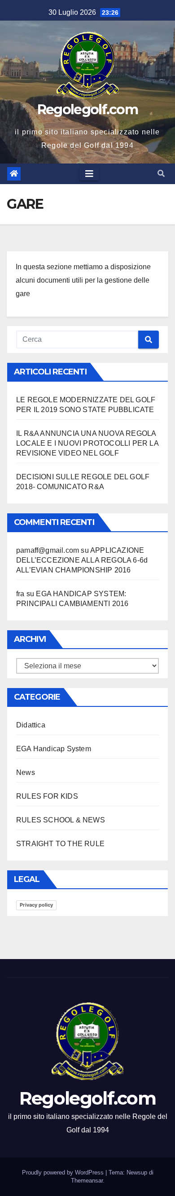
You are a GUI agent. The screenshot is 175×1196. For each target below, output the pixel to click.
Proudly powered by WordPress (63, 1172)
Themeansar (87, 1180)
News (25, 772)
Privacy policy (36, 905)
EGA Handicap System (53, 749)
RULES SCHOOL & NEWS (60, 820)
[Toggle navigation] (89, 174)
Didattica (30, 725)
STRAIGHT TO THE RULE (60, 844)
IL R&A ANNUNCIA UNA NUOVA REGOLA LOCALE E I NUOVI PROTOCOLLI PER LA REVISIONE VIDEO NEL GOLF (87, 443)
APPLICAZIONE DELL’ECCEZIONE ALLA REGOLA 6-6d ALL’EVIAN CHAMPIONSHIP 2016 (82, 560)
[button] (161, 173)
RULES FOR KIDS (47, 796)
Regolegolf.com (87, 109)
